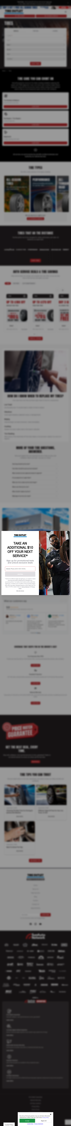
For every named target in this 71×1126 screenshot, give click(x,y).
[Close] (67, 533)
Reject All (43, 1121)
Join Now (20, 574)
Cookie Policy (30, 1124)
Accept (27, 1121)
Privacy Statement (38, 1124)
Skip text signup (20, 590)
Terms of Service (25, 586)
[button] (51, 1114)
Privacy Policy (45, 1117)
